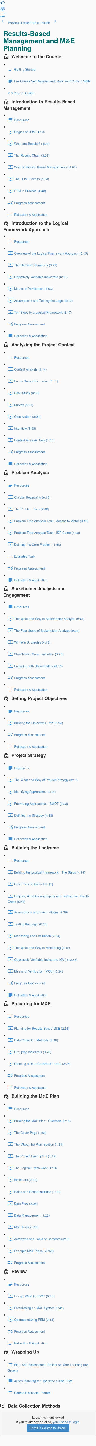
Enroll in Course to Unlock (48, 1428)
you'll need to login (66, 1422)
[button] (2, 4)
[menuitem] (2, 10)
